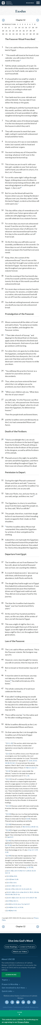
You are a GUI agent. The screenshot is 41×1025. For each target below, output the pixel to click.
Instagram (29, 1002)
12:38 (9, 824)
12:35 (9, 898)
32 (10, 34)
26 (24, 31)
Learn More (11, 974)
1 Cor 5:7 (31, 850)
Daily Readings (11, 947)
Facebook (12, 1002)
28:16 (29, 871)
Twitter (7, 1002)
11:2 (23, 898)
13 (16, 27)
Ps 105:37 (30, 898)
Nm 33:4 (14, 876)
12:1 (8, 743)
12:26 (8, 889)
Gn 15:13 (14, 904)
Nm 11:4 (25, 827)
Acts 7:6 (20, 904)
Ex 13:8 (16, 889)
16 (26, 27)
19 (36, 27)
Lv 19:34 (30, 867)
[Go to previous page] (3, 20)
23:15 (35, 761)
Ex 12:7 (16, 886)
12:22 (9, 806)
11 (9, 27)
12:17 (9, 882)
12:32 (9, 814)
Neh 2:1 (28, 768)
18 (33, 27)
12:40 (9, 830)
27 (27, 31)
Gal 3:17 (10, 837)
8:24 (28, 819)
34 (17, 34)
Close (19, 1012)
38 (31, 34)
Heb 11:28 (14, 879)
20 (3, 31)
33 (13, 34)
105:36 (36, 892)
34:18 (7, 763)
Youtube (18, 1002)
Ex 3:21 (16, 898)
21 (7, 31)
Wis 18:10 (13, 894)
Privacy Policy (23, 1022)
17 (30, 27)
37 (27, 34)
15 (23, 27)
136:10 (7, 894)
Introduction (9, 24)
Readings (30, 3)
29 (34, 31)
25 (20, 31)
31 (7, 34)
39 (34, 34)
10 (6, 27)
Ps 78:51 (30, 892)
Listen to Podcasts (27, 947)
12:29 (9, 892)
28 (31, 31)
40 (37, 34)
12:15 (9, 779)
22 (10, 31)
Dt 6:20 (26, 889)
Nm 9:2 (22, 871)
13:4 (30, 761)
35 (20, 34)
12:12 (9, 876)
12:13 (9, 879)
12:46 (9, 841)
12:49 (9, 856)
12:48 (8, 910)
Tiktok (34, 1002)
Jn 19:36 (8, 845)
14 (19, 27)
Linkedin (23, 1002)
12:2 (8, 754)
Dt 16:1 (12, 763)
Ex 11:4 (16, 892)
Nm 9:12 (14, 907)
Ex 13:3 (13, 882)
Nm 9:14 (13, 910)
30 (3, 34)
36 (24, 34)
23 (13, 31)
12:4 (8, 771)
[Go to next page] (37, 20)
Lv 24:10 (32, 827)
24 (17, 31)
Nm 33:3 (13, 901)
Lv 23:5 (15, 871)
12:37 (8, 901)
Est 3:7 (34, 768)
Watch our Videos (20, 951)
